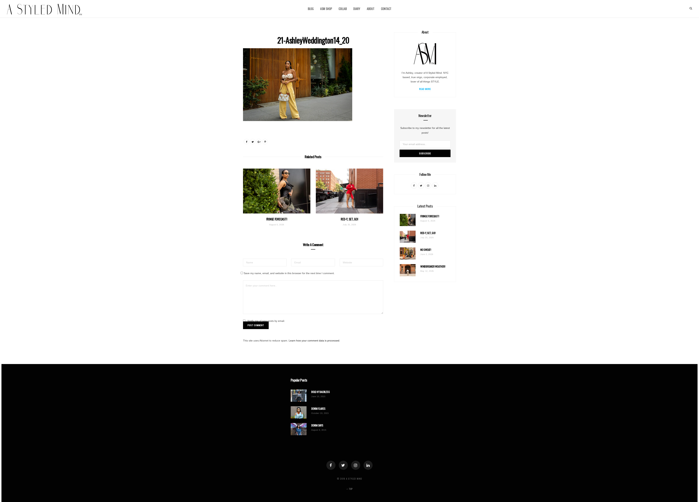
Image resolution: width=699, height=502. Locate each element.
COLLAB (343, 9)
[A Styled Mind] (44, 9)
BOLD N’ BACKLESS (320, 392)
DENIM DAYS (317, 425)
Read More (425, 88)
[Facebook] (330, 465)
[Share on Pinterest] (265, 141)
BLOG (311, 9)
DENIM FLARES (318, 408)
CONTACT (386, 9)
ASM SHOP (326, 9)
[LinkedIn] (368, 465)
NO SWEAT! (425, 250)
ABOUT (370, 9)
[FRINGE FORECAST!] (276, 191)
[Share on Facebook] (246, 141)
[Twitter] (343, 465)
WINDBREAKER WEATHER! (432, 266)
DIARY (356, 9)
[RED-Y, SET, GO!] (349, 191)
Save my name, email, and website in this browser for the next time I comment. (289, 273)
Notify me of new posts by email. (266, 320)
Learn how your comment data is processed (314, 340)
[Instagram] (355, 465)
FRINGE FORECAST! (276, 219)
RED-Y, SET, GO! (349, 219)
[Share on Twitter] (252, 141)
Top (350, 488)
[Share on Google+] (259, 141)
